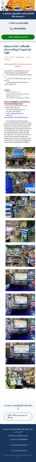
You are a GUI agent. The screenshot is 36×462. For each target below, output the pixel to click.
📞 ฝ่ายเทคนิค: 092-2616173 (18, 445)
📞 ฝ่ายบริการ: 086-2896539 (18, 439)
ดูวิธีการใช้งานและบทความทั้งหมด (18, 416)
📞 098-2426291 (18, 28)
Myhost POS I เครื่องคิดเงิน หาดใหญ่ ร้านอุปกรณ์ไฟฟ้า (17, 49)
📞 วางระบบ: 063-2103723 (18, 450)
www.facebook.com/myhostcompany (16, 117)
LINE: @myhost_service (18, 37)
